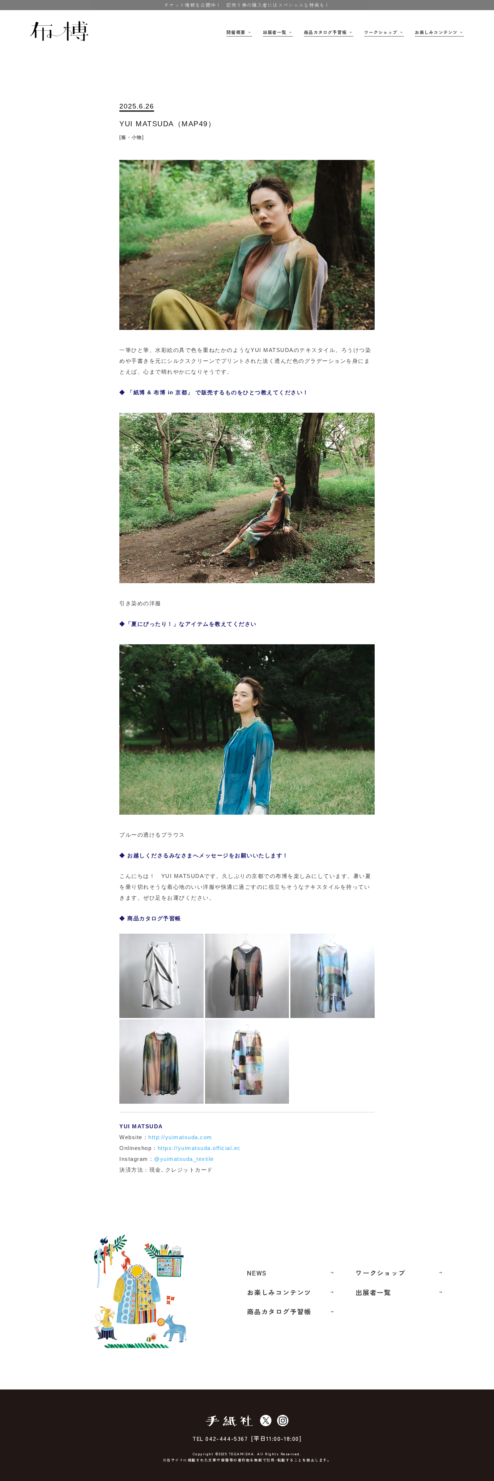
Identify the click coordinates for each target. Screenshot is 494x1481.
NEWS (257, 1272)
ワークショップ (380, 32)
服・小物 (131, 137)
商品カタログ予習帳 (325, 32)
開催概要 (236, 32)
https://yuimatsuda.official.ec (199, 1148)
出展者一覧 (275, 32)
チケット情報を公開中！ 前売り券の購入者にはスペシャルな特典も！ (247, 4)
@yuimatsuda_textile (184, 1159)
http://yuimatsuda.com (180, 1137)
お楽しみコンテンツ (436, 32)
